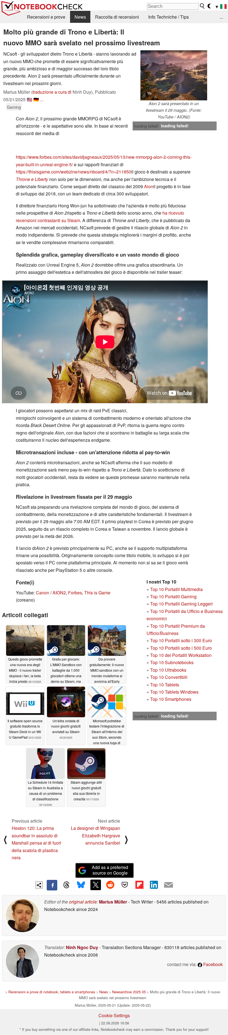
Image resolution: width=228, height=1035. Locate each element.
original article (83, 902)
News (80, 17)
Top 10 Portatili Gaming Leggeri (181, 603)
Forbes (75, 592)
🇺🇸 (29, 99)
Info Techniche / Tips (168, 17)
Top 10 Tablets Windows (174, 692)
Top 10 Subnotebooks (172, 662)
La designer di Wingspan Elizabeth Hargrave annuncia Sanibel (95, 835)
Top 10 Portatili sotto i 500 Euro (181, 648)
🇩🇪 (36, 99)
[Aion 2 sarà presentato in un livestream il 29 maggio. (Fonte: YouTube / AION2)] (173, 75)
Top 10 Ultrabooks (168, 670)
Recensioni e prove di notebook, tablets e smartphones (51, 991)
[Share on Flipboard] (139, 885)
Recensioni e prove (46, 17)
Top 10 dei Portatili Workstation (181, 655)
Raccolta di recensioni (117, 17)
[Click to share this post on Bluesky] (81, 885)
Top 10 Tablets (164, 684)
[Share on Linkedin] (153, 885)
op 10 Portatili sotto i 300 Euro (182, 640)
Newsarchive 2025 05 (129, 991)
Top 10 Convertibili (168, 677)
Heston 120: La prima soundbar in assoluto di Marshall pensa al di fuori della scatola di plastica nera (36, 843)
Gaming (14, 107)
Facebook (212, 964)
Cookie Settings (114, 1015)
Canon (42, 592)
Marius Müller (113, 902)
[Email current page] (168, 885)
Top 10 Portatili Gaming (173, 596)
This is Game (97, 592)
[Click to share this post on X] (95, 885)
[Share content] (39, 885)
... (221, 17)
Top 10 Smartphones (170, 699)
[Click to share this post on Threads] (66, 885)
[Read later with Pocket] (125, 885)
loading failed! (146, 126)
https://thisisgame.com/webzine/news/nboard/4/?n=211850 (73, 171)
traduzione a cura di (52, 92)
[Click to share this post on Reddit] (110, 885)
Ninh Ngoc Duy (82, 947)
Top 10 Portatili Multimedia (176, 589)
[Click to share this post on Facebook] (52, 885)
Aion (148, 186)
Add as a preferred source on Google (110, 870)
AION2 (59, 592)
